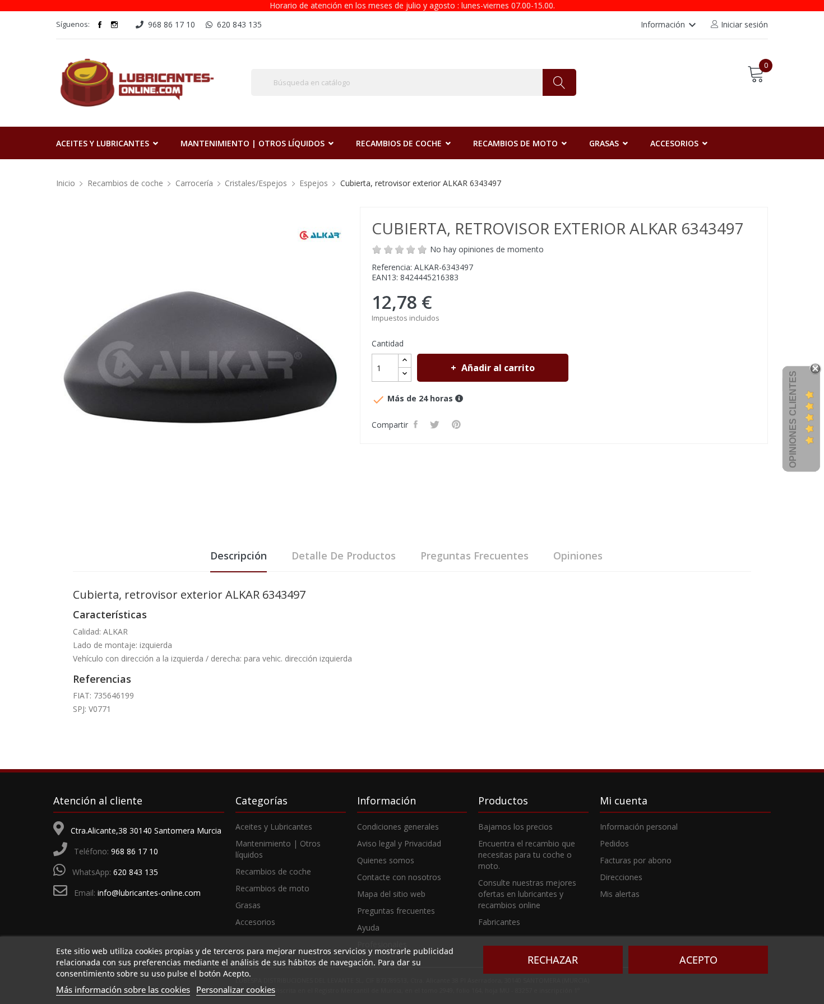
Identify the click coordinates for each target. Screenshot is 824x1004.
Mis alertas (620, 894)
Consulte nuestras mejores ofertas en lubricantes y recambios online (527, 893)
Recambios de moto (272, 888)
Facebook (99, 24)
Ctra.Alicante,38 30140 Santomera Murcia (146, 830)
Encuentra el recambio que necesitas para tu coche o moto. (526, 854)
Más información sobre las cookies (123, 989)
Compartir (417, 424)
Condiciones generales (398, 826)
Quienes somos (385, 860)
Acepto (698, 959)
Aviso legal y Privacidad (399, 843)
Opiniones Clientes (793, 419)
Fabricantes (499, 922)
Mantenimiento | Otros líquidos (278, 849)
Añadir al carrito (498, 368)
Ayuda (368, 927)
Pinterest (458, 424)
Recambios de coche (273, 871)
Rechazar (552, 959)
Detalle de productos (343, 555)
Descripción (238, 555)
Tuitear (436, 424)
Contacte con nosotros (399, 877)
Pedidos (614, 843)
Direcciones (621, 877)
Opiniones (578, 555)
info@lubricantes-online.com (149, 892)
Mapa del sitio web (391, 894)
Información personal (639, 826)
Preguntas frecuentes (474, 555)
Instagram (114, 24)
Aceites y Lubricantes (273, 826)
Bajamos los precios (515, 826)
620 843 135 (135, 872)
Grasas (248, 905)
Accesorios (255, 922)
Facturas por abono (636, 860)
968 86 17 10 (134, 851)
